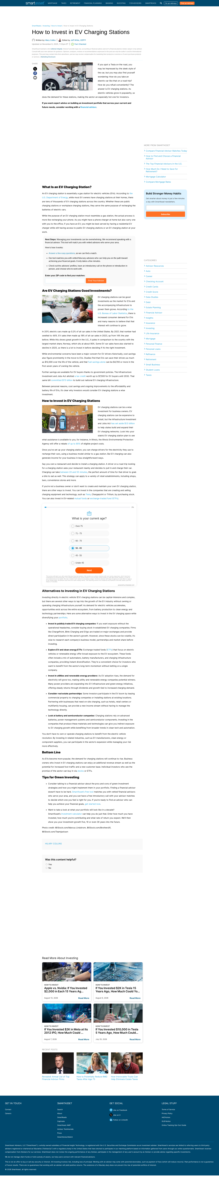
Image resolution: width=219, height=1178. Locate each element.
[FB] (35, 73)
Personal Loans (153, 349)
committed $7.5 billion (61, 380)
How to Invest (56, 26)
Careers (8, 1113)
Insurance (150, 323)
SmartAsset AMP (64, 1125)
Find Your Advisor (96, 281)
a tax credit (80, 376)
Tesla (88, 494)
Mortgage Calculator (156, 176)
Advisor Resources (155, 266)
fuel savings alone (96, 362)
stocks (80, 771)
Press (59, 1133)
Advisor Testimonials (65, 1129)
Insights (149, 318)
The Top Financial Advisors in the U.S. (164, 163)
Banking (109, 3)
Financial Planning (93, 3)
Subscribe (165, 214)
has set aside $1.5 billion (123, 423)
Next (89, 570)
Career (149, 276)
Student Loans (153, 370)
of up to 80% (74, 443)
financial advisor (88, 107)
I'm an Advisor (171, 3)
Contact (8, 1109)
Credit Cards (152, 286)
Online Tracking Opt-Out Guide (174, 1125)
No (49, 868)
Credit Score (152, 292)
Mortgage (52, 3)
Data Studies (152, 297)
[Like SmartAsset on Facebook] (111, 1109)
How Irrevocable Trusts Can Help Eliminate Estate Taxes (124, 1077)
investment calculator (71, 814)
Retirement (75, 3)
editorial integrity (56, 49)
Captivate (61, 1121)
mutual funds (80, 498)
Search (60, 1109)
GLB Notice (166, 1121)
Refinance (150, 354)
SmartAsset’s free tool (82, 791)
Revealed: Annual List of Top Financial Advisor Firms (55, 1077)
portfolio (63, 617)
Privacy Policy (167, 1113)
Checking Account (154, 281)
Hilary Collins (53, 843)
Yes (50, 864)
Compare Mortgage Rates (158, 182)
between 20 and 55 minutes (73, 472)
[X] (35, 69)
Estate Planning (153, 307)
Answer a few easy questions (62, 253)
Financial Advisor (154, 312)
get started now (92, 804)
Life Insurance (152, 333)
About (59, 1113)
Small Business (153, 364)
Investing (121, 3)
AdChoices (166, 1117)
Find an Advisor (187, 3)
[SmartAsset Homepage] (35, 3)
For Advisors (135, 3)
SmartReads (150, 3)
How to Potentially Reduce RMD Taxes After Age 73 (92, 1077)
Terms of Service (168, 1109)
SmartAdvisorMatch (65, 1137)
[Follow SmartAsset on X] (111, 1114)
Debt (148, 302)
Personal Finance (154, 344)
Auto (148, 271)
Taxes (63, 3)
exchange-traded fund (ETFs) (104, 498)
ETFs (109, 649)
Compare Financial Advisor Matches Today (166, 151)
